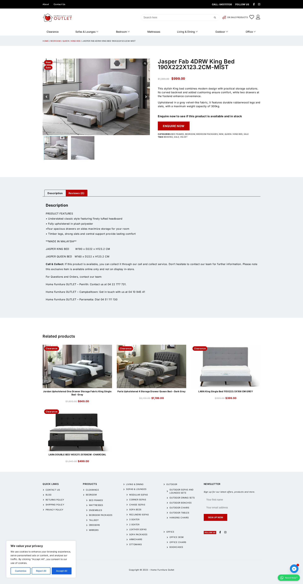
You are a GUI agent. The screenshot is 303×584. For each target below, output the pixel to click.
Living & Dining (186, 31)
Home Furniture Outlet (162, 570)
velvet (183, 137)
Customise (20, 570)
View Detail (77, 347)
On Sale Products (237, 17)
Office (249, 31)
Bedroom (121, 31)
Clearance (53, 31)
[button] (146, 97)
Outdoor (220, 31)
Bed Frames (177, 134)
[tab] (55, 193)
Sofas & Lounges (85, 31)
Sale (246, 134)
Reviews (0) (76, 193)
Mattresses (153, 31)
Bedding (168, 137)
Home (46, 41)
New (221, 134)
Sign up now (215, 517)
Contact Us (59, 4)
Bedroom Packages (207, 134)
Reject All (41, 570)
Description (55, 193)
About (46, 4)
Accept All (61, 570)
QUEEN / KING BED (71, 41)
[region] (41, 559)
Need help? (291, 577)
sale (176, 137)
